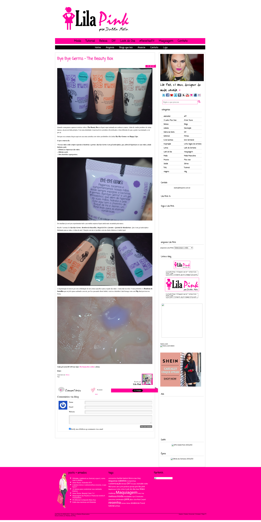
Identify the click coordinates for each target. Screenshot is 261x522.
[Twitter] (163, 96)
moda (120, 496)
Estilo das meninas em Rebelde (84, 502)
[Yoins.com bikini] (167, 346)
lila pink (142, 487)
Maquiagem (166, 41)
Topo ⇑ (204, 514)
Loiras (166, 148)
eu (109, 486)
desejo (123, 484)
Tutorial (90, 41)
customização (114, 484)
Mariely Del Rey (71, 515)
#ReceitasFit (146, 41)
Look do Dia (127, 41)
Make (142, 489)
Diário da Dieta (169, 132)
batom (125, 478)
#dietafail (167, 116)
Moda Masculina (190, 156)
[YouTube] (187, 96)
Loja (165, 47)
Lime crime (121, 489)
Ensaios (133, 484)
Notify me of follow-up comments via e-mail (87, 429)
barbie (119, 478)
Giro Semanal (189, 140)
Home (98, 47)
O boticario (139, 496)
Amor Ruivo (188, 120)
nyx (133, 496)
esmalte (140, 484)
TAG (165, 167)
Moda (77, 41)
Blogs (186, 124)
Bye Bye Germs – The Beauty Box (85, 59)
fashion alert (115, 486)
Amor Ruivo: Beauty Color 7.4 (83, 493)
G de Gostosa (168, 140)
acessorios (112, 478)
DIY (114, 41)
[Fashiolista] (171, 96)
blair (135, 478)
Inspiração (167, 144)
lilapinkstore (112, 489)
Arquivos (110, 47)
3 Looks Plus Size (170, 120)
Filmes (186, 136)
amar (96, 394)
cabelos (166, 128)
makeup (111, 493)
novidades (128, 496)
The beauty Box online (86, 367)
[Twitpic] (175, 96)
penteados (120, 499)
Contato (183, 41)
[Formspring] (195, 96)
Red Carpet (141, 499)
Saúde (166, 164)
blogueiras (113, 481)
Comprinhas (131, 481)
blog (139, 478)
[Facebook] (167, 96)
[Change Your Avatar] (63, 409)
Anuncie (141, 47)
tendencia (135, 503)
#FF (185, 116)
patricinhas (112, 499)
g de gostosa (124, 486)
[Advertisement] (182, 415)
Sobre (186, 514)
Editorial (167, 136)
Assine (181, 514)
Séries (186, 164)
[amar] (93, 390)
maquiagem (188, 152)
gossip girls (134, 487)
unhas (117, 506)
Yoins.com (164, 344)
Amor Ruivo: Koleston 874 (82, 483)
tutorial (111, 506)
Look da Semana (190, 148)
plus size (133, 499)
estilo (146, 484)
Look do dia (130, 489)
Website (72, 411)
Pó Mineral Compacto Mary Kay (84, 500)
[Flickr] (199, 96)
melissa (112, 496)
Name (71, 402)
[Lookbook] (183, 96)
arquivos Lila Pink (166, 248)
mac (137, 489)
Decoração (187, 128)
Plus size (187, 160)
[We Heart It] (191, 96)
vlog (185, 171)
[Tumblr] (179, 96)
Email (71, 407)
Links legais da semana (192, 144)
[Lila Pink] (96, 32)
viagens (166, 171)
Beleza (103, 41)
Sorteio (123, 503)
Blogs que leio (126, 47)
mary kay (141, 493)
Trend (142, 503)
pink (126, 499)
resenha (114, 502)
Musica (166, 160)
